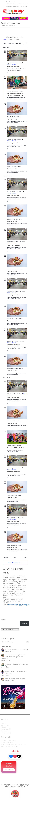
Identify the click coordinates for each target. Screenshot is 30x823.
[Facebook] (3, 1)
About (14, 3)
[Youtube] (9, 1)
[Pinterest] (12, 1)
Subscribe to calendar (14, 562)
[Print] (13, 697)
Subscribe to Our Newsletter (12, 6)
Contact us (5, 725)
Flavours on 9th (12, 119)
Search (3, 620)
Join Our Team (23, 6)
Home (3, 723)
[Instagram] (14, 1)
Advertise (9, 3)
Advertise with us (7, 729)
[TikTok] (19, 756)
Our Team (19, 3)
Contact (25, 3)
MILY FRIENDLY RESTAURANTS (14, 745)
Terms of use (5, 731)
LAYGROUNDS (7, 743)
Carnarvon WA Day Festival (15, 448)
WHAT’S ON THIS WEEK (9, 746)
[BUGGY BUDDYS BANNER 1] (15, 18)
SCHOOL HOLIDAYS (8, 741)
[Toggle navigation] (26, 11)
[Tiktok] (6, 1)
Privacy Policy (6, 733)
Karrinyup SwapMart (13, 66)
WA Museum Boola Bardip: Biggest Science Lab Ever (15, 94)
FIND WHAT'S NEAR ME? (10, 630)
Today (15, 557)
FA (2, 745)
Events (4, 39)
